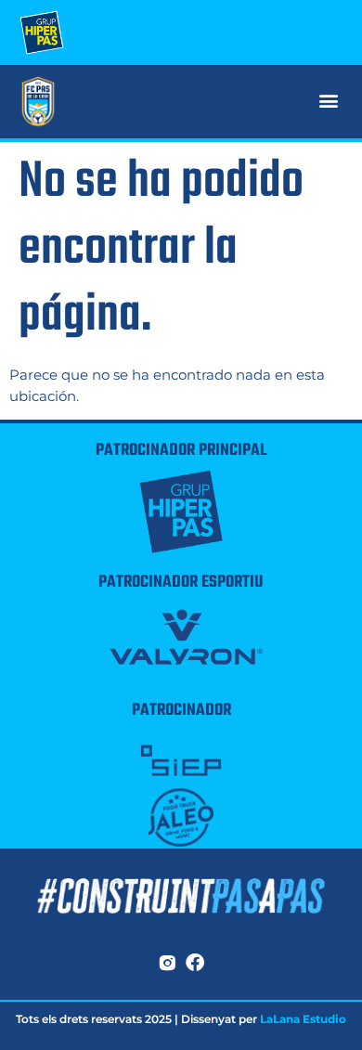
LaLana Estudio (303, 1019)
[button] (328, 99)
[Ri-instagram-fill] (167, 962)
